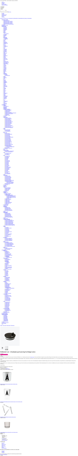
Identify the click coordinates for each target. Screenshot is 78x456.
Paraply (5, 76)
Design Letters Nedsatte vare (9, 127)
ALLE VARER (4, 323)
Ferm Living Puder (7, 142)
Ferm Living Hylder (7, 136)
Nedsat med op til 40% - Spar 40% (8, 22)
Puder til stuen (7, 306)
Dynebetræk (6, 294)
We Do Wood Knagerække (8, 248)
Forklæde (5, 45)
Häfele (4, 174)
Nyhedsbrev (3, 2)
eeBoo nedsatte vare (7, 131)
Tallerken (5, 93)
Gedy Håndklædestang (8, 153)
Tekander (6, 292)
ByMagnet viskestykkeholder (9, 113)
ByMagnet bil (7, 114)
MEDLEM (22, 18)
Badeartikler (5, 28)
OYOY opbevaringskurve (8, 231)
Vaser (4, 102)
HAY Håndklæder (7, 161)
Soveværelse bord (7, 297)
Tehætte (5, 95)
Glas (4, 47)
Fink (4, 149)
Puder (4, 78)
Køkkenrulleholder (6, 63)
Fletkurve (6, 74)
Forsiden (3, 13)
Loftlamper (5, 67)
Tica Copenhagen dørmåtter (8, 242)
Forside (1, 325)
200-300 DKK (5, 316)
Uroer (4, 100)
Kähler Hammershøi (7, 188)
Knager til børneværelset (8, 265)
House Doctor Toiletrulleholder (9, 183)
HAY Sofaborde (7, 169)
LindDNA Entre (7, 198)
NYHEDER (19, 18)
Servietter (5, 84)
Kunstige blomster (6, 61)
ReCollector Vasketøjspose (8, 240)
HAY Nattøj (6, 166)
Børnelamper (5, 37)
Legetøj (5, 66)
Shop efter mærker (4, 14)
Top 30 (3, 16)
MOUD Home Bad (7, 213)
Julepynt (5, 54)
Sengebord (5, 81)
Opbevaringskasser (7, 280)
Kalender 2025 (5, 55)
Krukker (5, 60)
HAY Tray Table (7, 171)
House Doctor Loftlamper (10, 181)
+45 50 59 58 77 (4, 438)
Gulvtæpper (5, 50)
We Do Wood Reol (7, 249)
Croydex (5, 116)
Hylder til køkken (7, 284)
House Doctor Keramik (8, 177)
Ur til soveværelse (7, 300)
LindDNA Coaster (7, 194)
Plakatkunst (5, 77)
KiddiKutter (5, 191)
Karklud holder (7, 285)
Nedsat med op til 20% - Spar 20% (8, 21)
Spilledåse (6, 268)
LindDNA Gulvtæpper (8, 199)
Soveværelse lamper (7, 298)
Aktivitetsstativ (7, 258)
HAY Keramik (7, 162)
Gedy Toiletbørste (7, 154)
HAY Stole (6, 170)
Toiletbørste (5, 97)
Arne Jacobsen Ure (6, 106)
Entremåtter (6, 273)
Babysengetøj (5, 27)
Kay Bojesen (5, 186)
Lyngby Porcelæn (6, 205)
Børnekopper (7, 260)
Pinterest (3, 451)
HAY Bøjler (6, 158)
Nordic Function (6, 218)
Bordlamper (5, 34)
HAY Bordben (7, 157)
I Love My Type (6, 184)
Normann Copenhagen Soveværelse (9, 224)
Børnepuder (6, 263)
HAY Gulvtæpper (7, 160)
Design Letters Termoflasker (8, 125)
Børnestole (6, 38)
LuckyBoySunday (6, 204)
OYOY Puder (7, 232)
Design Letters (7, 368)
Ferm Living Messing (8, 140)
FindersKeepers (6, 148)
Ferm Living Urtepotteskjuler (10, 146)
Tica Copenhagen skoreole (8, 245)
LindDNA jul (7, 203)
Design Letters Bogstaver (8, 118)
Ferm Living (3, 445)
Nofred (4, 217)
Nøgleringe (5, 73)
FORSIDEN (16, 18)
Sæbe (4, 92)
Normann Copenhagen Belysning (9, 220)
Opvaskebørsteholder (8, 289)
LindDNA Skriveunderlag (8, 202)
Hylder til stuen (7, 302)
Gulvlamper (5, 49)
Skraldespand (5, 85)
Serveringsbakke (7, 290)
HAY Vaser (6, 172)
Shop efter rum (4, 15)
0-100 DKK (5, 315)
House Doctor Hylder (8, 176)
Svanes (4, 241)
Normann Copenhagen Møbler (9, 223)
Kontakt (3, 3)
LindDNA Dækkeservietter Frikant (11, 197)
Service (4, 83)
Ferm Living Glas (7, 135)
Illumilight (5, 185)
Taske (4, 94)
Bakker (4, 30)
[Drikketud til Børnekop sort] (10, 345)
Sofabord (5, 88)
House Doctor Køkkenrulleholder (9, 180)
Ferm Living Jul (7, 147)
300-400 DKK (5, 317)
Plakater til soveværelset (8, 296)
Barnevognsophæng (7, 259)
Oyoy (2, 443)
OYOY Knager (7, 229)
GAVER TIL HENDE (5, 313)
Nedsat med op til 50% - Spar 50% (8, 23)
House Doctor (4, 446)
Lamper (5, 64)
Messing (5, 70)
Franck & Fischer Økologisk (9, 151)
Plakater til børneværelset (8, 267)
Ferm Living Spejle (7, 143)
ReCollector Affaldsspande (8, 238)
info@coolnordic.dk (4, 440)
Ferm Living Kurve (7, 137)
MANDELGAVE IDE (5, 25)
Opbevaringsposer (7, 75)
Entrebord (6, 272)
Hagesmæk (5, 51)
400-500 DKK (5, 318)
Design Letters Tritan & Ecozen (9, 126)
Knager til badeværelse (8, 253)
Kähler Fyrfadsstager (8, 187)
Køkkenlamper (7, 286)
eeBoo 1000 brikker (7, 129)
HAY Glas (6, 159)
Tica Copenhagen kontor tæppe (9, 243)
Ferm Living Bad (7, 133)
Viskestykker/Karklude (8, 293)
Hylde (4, 52)
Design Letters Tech (7, 124)
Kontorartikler (5, 58)
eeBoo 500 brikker (7, 130)
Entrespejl (6, 274)
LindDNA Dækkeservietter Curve (11, 196)
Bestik (6, 282)
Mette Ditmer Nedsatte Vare (8, 210)
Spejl (4, 89)
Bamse (4, 31)
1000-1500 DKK (6, 319)
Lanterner (5, 65)
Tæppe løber (5, 98)
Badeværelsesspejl (7, 252)
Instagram (3, 452)
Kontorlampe (7, 278)
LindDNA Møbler (7, 201)
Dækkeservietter (6, 43)
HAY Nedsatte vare (7, 173)
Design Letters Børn (7, 119)
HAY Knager (7, 163)
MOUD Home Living (8, 215)
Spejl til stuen (7, 307)
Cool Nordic (5, 115)
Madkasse (5, 69)
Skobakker (6, 275)
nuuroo (4, 225)
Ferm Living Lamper (8, 139)
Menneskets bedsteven (6, 312)
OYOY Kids (6, 228)
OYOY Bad (6, 227)
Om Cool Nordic (4, 4)
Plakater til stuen (7, 305)
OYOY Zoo (6, 235)
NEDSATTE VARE (3, 18)
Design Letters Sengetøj (8, 122)
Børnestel (5, 39)
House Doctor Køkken (8, 179)
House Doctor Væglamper (10, 182)
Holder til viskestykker (8, 283)
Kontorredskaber (7, 279)
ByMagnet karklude (7, 110)
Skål (4, 87)
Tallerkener (6, 291)
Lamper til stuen (7, 304)
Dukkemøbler (5, 42)
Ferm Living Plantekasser (8, 141)
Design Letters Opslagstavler (9, 121)
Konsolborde (7, 33)
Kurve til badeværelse (8, 254)
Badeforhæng (5, 29)
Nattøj (4, 72)
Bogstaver (5, 32)
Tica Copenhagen (4, 448)
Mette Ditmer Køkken (8, 208)
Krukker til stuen (7, 303)
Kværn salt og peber (6, 62)
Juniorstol (6, 264)
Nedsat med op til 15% (6, 20)
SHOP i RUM (13, 18)
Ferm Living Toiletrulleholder (9, 144)
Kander (4, 56)
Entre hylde (6, 270)
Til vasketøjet (5, 96)
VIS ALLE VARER (8, 18)
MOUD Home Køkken (8, 214)
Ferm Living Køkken (8, 138)
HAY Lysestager (7, 165)
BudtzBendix (5, 108)
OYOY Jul (6, 236)
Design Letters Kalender (8, 120)
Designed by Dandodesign (3, 454)
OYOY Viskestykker (8, 234)
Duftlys (4, 40)
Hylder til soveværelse (8, 295)
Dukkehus (5, 41)
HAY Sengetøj (7, 168)
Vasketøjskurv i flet (9, 257)
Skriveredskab (5, 86)
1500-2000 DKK (6, 320)
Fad (4, 44)
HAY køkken (7, 164)
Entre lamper (6, 271)
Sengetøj (5, 82)
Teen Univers (5, 311)
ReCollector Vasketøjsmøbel (8, 239)
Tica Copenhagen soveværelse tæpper (10, 246)
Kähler (3, 447)
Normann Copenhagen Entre (9, 221)
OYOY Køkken (7, 230)
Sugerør (5, 91)
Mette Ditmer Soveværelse (8, 209)
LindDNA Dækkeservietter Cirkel (11, 195)
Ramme (5, 80)
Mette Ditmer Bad (7, 207)
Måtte (4, 71)
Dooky (4, 128)
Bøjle (4, 36)
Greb (4, 48)
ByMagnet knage (7, 111)
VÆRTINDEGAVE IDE (5, 322)
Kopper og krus (6, 59)
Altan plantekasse (7, 309)
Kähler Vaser (7, 190)
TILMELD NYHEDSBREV (28, 18)
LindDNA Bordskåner (8, 193)
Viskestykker (5, 103)
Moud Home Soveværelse (8, 216)
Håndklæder (5, 53)
